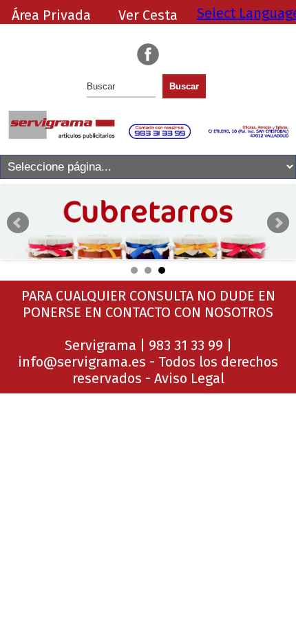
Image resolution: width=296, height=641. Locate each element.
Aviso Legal (189, 378)
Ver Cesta (148, 15)
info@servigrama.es (82, 362)
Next (278, 223)
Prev (18, 223)
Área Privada (51, 15)
